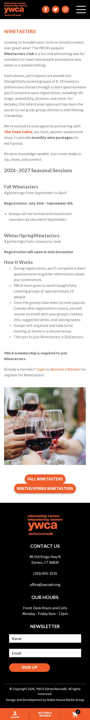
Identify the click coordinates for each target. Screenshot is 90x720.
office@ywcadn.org (45, 584)
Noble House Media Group (65, 700)
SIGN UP (29, 667)
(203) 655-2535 (45, 573)
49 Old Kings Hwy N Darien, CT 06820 (45, 559)
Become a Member (66, 369)
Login (41, 369)
